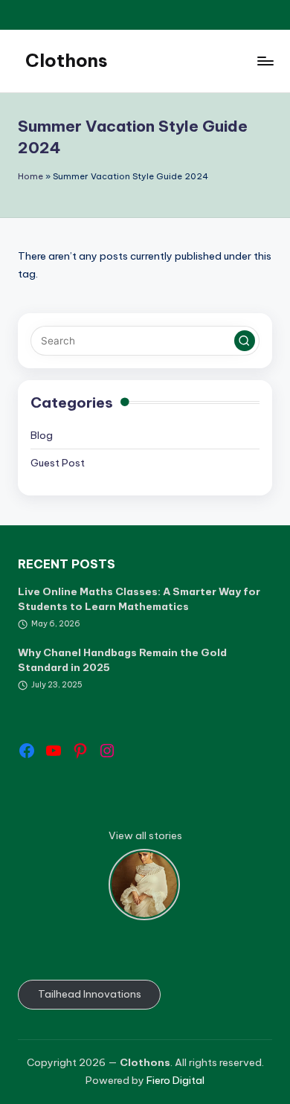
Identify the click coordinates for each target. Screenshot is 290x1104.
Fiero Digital (175, 1080)
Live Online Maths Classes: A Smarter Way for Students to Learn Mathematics (139, 599)
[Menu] (264, 61)
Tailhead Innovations (89, 994)
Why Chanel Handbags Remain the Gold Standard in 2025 (122, 660)
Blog (41, 435)
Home (30, 176)
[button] (244, 340)
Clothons (66, 60)
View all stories (145, 835)
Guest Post (57, 462)
